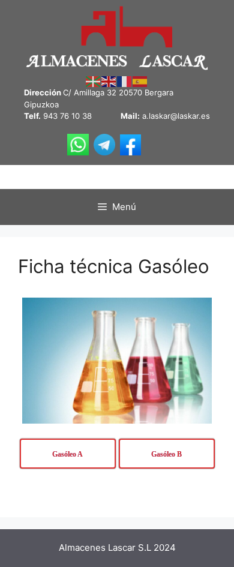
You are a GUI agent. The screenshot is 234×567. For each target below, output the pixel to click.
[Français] (125, 81)
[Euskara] (93, 81)
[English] (109, 81)
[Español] (140, 81)
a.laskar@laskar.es (176, 116)
